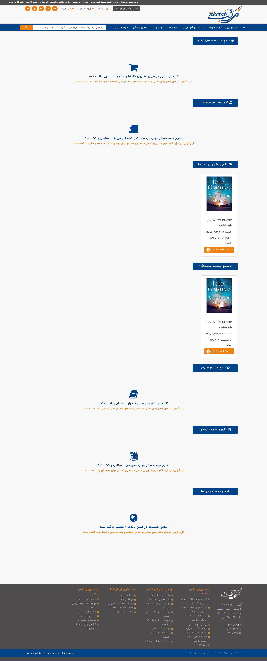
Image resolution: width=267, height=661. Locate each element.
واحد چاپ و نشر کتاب (159, 589)
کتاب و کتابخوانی (124, 612)
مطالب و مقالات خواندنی (121, 607)
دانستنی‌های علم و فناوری (120, 603)
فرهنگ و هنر (127, 599)
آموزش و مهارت (125, 595)
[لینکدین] (41, 8)
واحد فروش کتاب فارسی (88, 591)
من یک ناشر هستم (160, 628)
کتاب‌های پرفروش (87, 611)
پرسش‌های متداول (198, 624)
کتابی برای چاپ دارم (160, 595)
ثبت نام (102, 8)
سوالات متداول (210, 652)
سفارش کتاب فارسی (86, 599)
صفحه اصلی (236, 652)
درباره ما (223, 652)
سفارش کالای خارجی (197, 632)
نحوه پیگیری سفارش (196, 628)
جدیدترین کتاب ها (87, 620)
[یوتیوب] (34, 8)
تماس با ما (194, 652)
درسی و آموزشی (88, 616)
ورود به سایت (85, 8)
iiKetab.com (70, 653)
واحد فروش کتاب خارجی (199, 591)
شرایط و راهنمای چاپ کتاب (157, 641)
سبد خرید (66, 8)
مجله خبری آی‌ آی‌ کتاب (122, 589)
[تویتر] (27, 8)
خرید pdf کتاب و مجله (196, 645)
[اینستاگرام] (48, 8)
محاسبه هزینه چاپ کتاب (158, 599)
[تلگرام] (55, 8)
